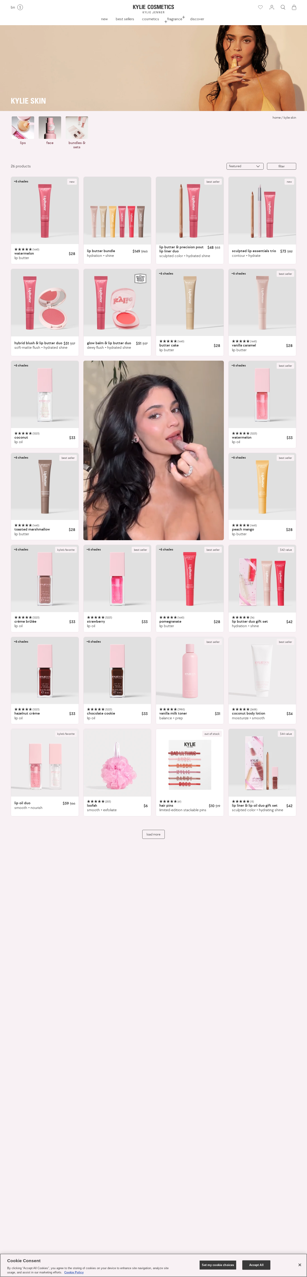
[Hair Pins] (190, 763)
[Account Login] (272, 7)
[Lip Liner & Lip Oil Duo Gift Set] (262, 763)
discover (197, 18)
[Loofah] (117, 763)
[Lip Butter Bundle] (117, 210)
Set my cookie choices (218, 1265)
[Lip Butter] (45, 210)
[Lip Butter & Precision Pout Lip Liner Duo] (190, 210)
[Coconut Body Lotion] (262, 671)
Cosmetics (150, 18)
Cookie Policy (74, 1272)
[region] (153, 1265)
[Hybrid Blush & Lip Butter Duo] (45, 303)
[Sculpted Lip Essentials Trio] (262, 210)
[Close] (300, 1265)
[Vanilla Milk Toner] (190, 671)
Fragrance (174, 18)
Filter (281, 166)
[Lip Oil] (45, 395)
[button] (283, 7)
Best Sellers (125, 18)
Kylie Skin (290, 117)
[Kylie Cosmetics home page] (153, 9)
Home (277, 117)
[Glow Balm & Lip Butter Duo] (117, 303)
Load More (153, 834)
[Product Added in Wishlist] (260, 7)
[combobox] (245, 166)
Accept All (256, 1265)
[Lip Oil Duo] (45, 763)
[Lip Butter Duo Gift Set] (262, 579)
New (104, 18)
